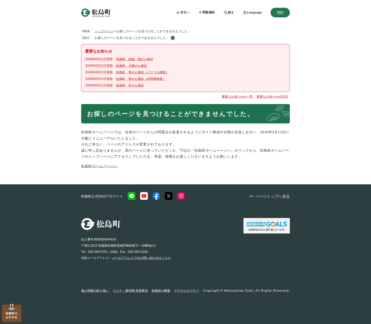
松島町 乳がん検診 (130, 85)
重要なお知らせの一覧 (237, 96)
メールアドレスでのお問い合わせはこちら (141, 258)
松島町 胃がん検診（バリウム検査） (142, 72)
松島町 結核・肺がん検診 (134, 59)
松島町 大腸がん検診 (131, 65)
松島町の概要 (161, 290)
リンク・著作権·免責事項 (130, 290)
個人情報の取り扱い (95, 290)
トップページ (104, 31)
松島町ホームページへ (99, 166)
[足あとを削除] (172, 38)
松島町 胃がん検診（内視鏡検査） (141, 78)
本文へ (185, 12)
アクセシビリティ (186, 290)
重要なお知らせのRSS (272, 96)
